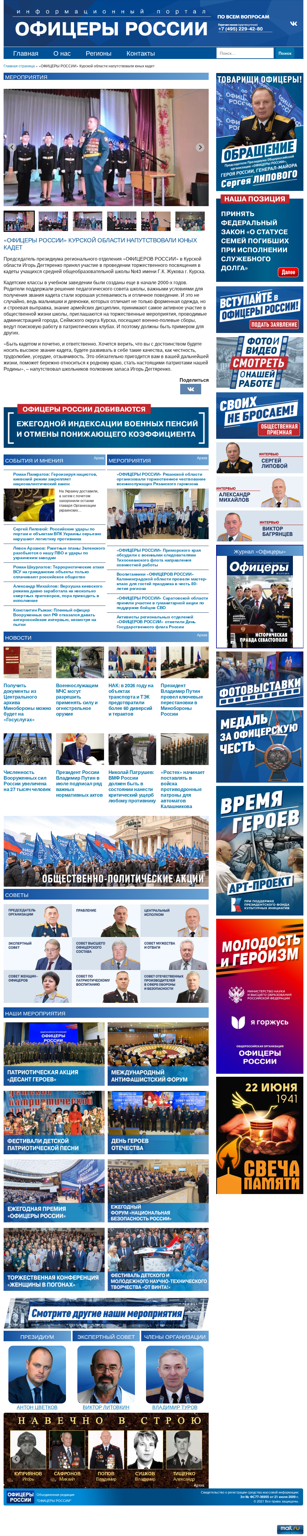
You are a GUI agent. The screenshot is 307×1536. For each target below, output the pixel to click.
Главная (25, 52)
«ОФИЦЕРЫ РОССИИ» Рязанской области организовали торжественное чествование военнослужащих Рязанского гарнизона (161, 478)
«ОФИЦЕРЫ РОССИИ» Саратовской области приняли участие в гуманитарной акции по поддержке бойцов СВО (162, 602)
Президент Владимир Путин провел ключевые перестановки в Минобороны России (182, 699)
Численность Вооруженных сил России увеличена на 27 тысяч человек (27, 781)
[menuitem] (19, 221)
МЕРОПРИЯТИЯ (130, 460)
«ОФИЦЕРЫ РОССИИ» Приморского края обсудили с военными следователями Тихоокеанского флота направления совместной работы (159, 557)
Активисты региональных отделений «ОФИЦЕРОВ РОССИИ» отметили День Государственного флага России (156, 621)
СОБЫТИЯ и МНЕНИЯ (34, 460)
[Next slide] (200, 147)
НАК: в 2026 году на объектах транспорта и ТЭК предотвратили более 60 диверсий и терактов (131, 699)
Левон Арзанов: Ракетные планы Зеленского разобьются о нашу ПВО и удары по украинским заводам (59, 552)
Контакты (141, 52)
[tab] (55, 478)
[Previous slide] (12, 147)
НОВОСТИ (18, 637)
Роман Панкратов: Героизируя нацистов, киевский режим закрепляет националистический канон (55, 478)
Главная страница (19, 65)
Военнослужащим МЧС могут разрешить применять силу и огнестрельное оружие (77, 699)
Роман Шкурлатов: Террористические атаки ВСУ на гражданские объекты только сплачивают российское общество (58, 571)
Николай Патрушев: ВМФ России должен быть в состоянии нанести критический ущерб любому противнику (132, 786)
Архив (99, 457)
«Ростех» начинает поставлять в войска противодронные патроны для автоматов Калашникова (183, 789)
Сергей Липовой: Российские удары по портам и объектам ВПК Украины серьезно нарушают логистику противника (57, 533)
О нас (62, 52)
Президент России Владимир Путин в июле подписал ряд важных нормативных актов (79, 783)
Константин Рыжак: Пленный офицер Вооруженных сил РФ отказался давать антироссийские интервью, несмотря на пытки (54, 617)
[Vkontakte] (190, 389)
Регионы (99, 52)
